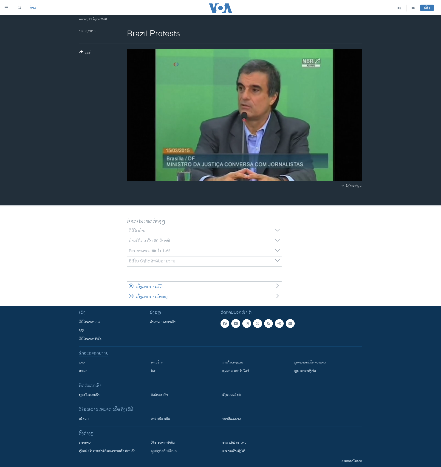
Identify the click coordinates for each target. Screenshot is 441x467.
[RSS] (268, 323)
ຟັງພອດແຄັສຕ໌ (231, 394)
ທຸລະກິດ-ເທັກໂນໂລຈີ (235, 371)
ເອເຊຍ (83, 371)
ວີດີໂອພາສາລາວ (89, 321)
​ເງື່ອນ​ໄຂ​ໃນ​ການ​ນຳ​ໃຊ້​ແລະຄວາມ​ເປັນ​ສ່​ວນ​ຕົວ (107, 451)
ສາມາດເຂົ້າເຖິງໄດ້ (233, 451)
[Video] (413, 8)
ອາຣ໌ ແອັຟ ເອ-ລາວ (234, 442)
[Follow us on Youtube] (235, 323)
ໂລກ (153, 371)
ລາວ (82, 362)
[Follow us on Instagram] (246, 323)
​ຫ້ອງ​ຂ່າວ (85, 442)
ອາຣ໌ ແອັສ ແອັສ (160, 418)
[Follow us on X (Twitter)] (257, 323)
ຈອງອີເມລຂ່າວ (231, 418)
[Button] (85, 53)
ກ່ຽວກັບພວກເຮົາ (89, 394)
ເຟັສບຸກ (84, 418)
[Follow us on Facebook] (224, 323)
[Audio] (400, 8)
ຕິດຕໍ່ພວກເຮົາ (159, 394)
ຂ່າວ (33, 8)
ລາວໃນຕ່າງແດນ (232, 362)
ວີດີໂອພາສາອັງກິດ (90, 338)
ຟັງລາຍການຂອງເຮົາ (162, 321)
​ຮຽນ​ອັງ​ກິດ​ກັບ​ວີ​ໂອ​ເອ (164, 451)
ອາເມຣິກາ (157, 362)
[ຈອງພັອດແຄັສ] (290, 323)
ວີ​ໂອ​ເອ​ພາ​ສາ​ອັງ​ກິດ (163, 442)
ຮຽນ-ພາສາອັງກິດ (305, 371)
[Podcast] (279, 323)
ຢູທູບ (82, 330)
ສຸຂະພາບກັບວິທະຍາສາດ (310, 362)
